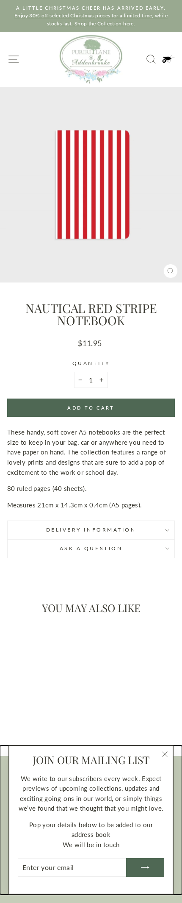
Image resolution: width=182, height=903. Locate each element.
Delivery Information (91, 529)
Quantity (91, 363)
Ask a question (91, 548)
